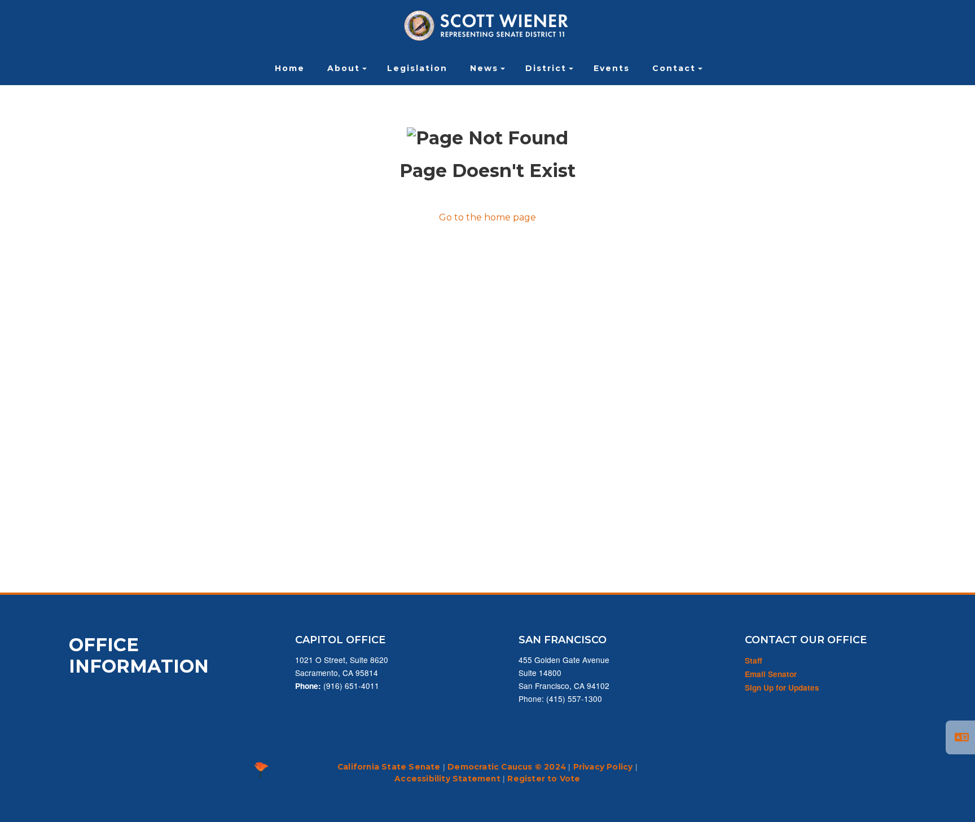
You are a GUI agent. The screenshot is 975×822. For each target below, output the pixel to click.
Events (612, 68)
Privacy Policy (603, 766)
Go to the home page (487, 217)
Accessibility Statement (447, 778)
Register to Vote (543, 778)
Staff (753, 660)
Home (290, 68)
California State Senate (389, 766)
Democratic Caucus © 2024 (506, 766)
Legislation (417, 68)
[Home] (487, 25)
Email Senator (771, 674)
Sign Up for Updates (782, 687)
